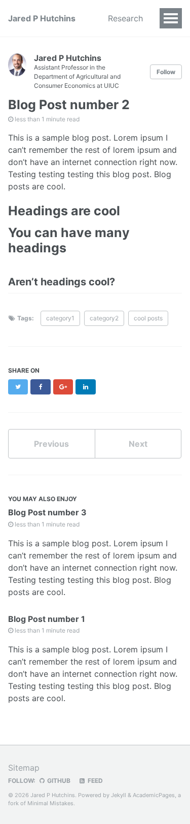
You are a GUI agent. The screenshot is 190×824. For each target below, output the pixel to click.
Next (138, 444)
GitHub (58, 780)
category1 (60, 318)
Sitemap (24, 768)
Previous (51, 444)
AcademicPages (154, 795)
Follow (166, 72)
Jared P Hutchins (41, 18)
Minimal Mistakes (50, 803)
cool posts (148, 318)
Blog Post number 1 (46, 619)
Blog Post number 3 (47, 512)
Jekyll (118, 795)
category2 (104, 318)
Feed (94, 780)
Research (125, 18)
